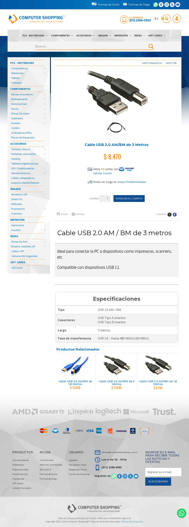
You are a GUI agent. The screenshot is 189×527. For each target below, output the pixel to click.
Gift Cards (155, 35)
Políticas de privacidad (132, 521)
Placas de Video (20, 113)
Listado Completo (21, 488)
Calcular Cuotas (102, 173)
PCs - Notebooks (34, 35)
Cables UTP (17, 251)
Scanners (16, 213)
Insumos (16, 230)
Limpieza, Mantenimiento (25, 182)
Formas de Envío (108, 4)
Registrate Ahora (78, 469)
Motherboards (19, 99)
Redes (138, 35)
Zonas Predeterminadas (131, 182)
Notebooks (17, 73)
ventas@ (119, 452)
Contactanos (46, 460)
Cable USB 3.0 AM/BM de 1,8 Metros (75, 383)
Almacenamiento (20, 173)
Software (16, 82)
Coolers (15, 128)
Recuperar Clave (77, 464)
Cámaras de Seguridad (24, 256)
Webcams (16, 204)
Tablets (15, 78)
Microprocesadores (22, 94)
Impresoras (17, 225)
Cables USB (171, 62)
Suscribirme (158, 481)
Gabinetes (17, 118)
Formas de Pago (139, 4)
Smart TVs (17, 199)
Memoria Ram (19, 104)
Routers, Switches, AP (23, 246)
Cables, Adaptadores (23, 178)
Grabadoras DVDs (21, 132)
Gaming (15, 158)
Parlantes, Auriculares (23, 154)
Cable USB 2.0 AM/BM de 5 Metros (117, 383)
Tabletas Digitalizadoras (24, 163)
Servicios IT (45, 469)
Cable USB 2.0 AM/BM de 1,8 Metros (158, 383)
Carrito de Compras (79, 474)
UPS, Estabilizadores (22, 168)
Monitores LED (19, 194)
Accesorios (84, 35)
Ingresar (73, 460)
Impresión (121, 35)
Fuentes (15, 123)
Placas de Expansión (23, 137)
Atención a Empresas (51, 464)
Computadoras (19, 68)
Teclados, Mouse (20, 149)
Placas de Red (19, 241)
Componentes (60, 35)
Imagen (103, 35)
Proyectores (18, 208)
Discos (15, 108)
